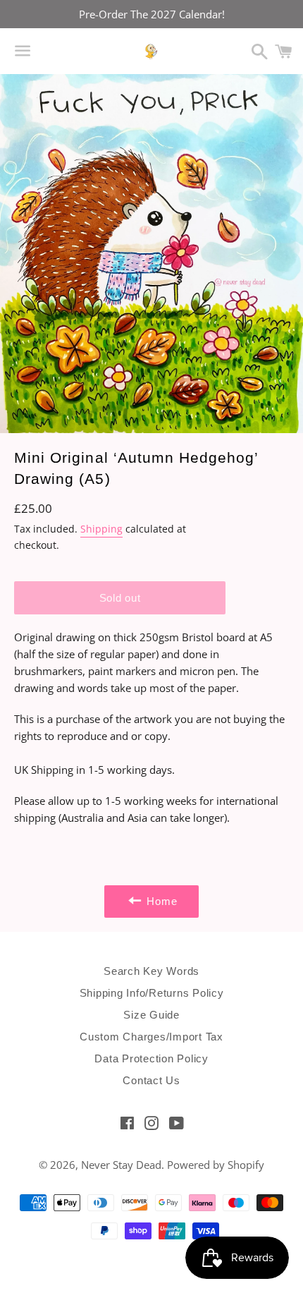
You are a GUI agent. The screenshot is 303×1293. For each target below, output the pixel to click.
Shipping (101, 528)
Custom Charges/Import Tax (151, 1037)
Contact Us (151, 1080)
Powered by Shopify (215, 1165)
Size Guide (151, 1015)
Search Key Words (151, 971)
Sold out (120, 598)
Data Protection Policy (151, 1058)
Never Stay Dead (121, 1165)
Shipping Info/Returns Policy (152, 993)
